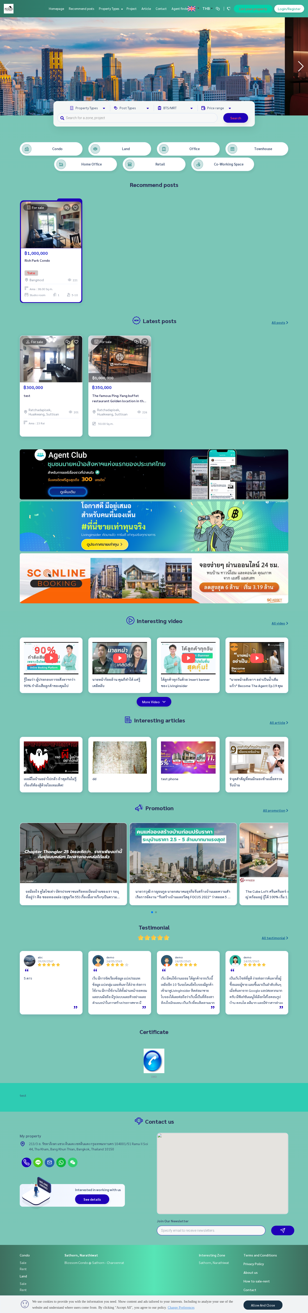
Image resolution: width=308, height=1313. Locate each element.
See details (92, 1199)
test (27, 395)
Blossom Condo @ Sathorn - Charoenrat (94, 1262)
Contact (161, 8)
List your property (253, 8)
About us (251, 1272)
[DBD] (154, 1060)
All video (278, 623)
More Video (151, 702)
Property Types (109, 8)
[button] (301, 66)
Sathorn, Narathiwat (81, 1255)
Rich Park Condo (37, 260)
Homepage (56, 8)
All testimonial (273, 938)
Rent (23, 1269)
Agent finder (180, 8)
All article (277, 722)
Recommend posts (81, 8)
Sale (23, 1262)
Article (146, 8)
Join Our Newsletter (173, 1221)
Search (235, 118)
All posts (278, 322)
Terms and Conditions (260, 1255)
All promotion (274, 810)
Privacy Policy (254, 1264)
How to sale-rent (257, 1281)
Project (132, 8)
